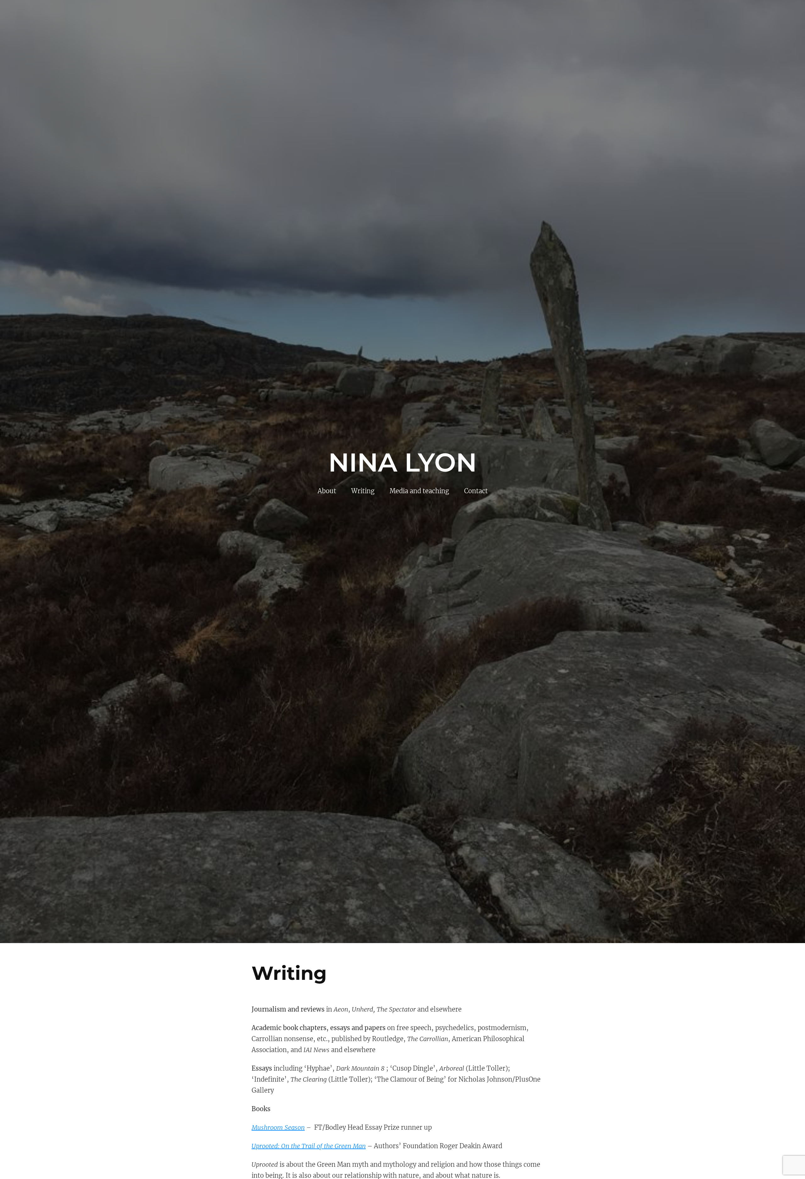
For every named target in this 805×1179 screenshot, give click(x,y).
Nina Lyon (402, 462)
